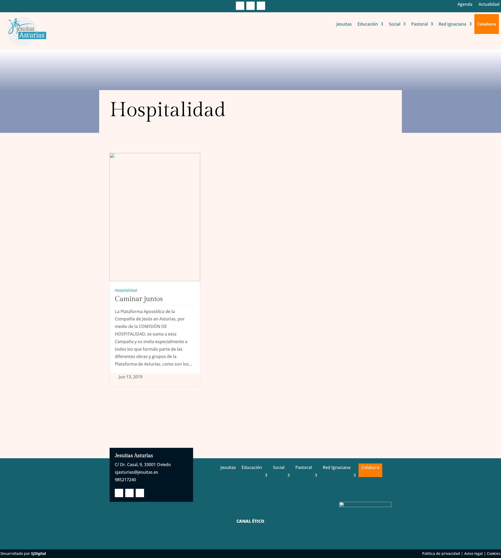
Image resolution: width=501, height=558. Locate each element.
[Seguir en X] (250, 6)
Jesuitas (344, 24)
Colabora (486, 24)
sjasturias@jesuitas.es (136, 472)
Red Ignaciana (452, 24)
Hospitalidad (126, 290)
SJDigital (38, 553)
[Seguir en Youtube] (261, 6)
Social (394, 24)
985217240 (125, 480)
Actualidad (489, 4)
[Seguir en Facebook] (240, 6)
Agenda (464, 4)
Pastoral (419, 24)
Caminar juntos (139, 299)
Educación (367, 24)
